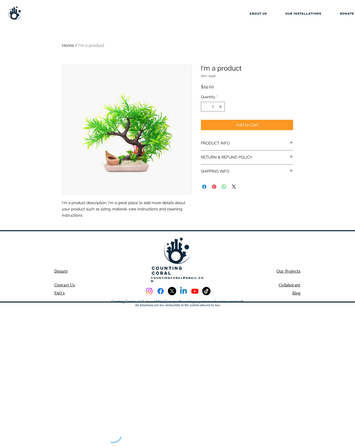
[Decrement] (205, 106)
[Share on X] (234, 187)
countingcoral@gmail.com (177, 279)
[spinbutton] (213, 106)
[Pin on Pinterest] (214, 187)
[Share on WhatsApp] (224, 187)
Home (68, 45)
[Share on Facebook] (204, 187)
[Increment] (221, 106)
